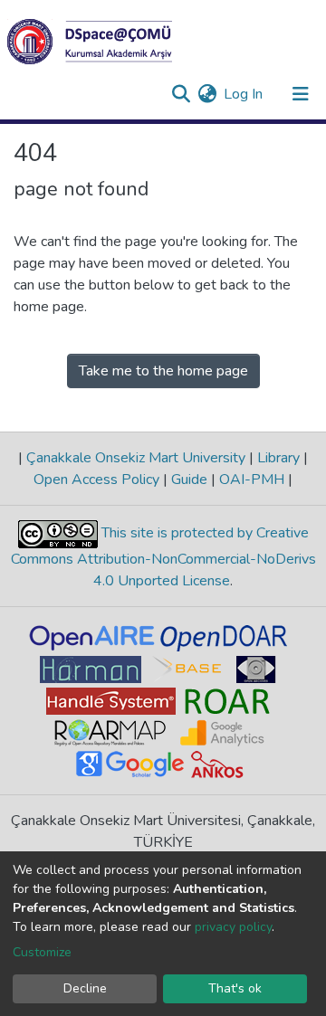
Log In (244, 94)
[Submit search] (180, 94)
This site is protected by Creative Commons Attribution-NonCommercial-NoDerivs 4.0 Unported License (163, 558)
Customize (42, 952)
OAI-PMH (252, 479)
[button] (207, 94)
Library (278, 458)
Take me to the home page (163, 371)
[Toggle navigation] (300, 94)
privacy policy (233, 926)
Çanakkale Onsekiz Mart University (136, 458)
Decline (85, 988)
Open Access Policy (98, 479)
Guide (189, 479)
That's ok (235, 988)
